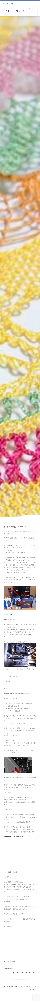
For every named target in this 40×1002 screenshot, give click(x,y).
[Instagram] (4, 3)
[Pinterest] (22, 972)
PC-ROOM (31, 531)
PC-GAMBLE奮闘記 (22, 531)
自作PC (14, 961)
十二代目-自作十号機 (10, 986)
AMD (8, 961)
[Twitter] (8, 3)
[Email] (34, 972)
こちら (10, 614)
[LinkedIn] (26, 972)
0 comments (9, 533)
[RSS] (12, 3)
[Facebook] (13, 972)
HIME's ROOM (14, 11)
